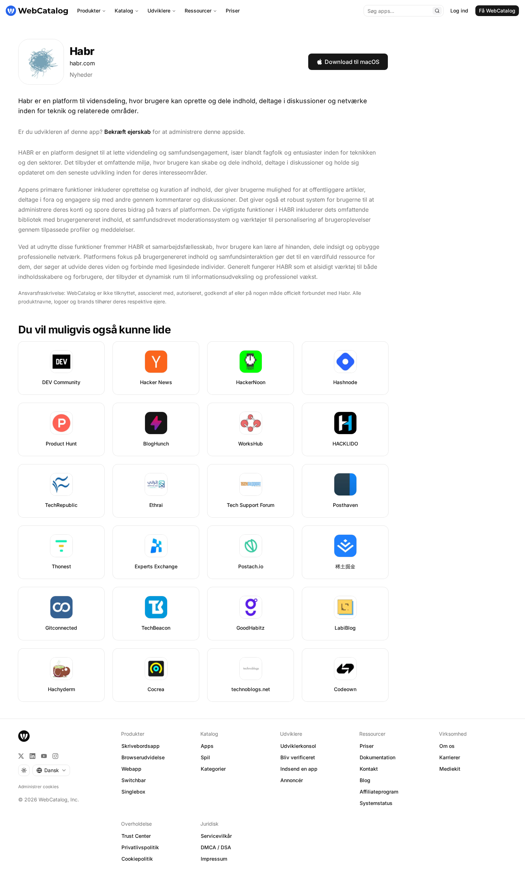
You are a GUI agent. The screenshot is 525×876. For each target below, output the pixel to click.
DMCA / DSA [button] (216, 847)
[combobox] (51, 770)
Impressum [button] (214, 859)
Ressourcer (198, 10)
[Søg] (437, 10)
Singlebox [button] (133, 792)
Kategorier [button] (213, 769)
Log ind (459, 10)
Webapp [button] (131, 769)
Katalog (124, 10)
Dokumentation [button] (377, 757)
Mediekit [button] (449, 769)
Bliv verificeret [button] (297, 757)
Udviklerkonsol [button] (298, 746)
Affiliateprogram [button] (379, 792)
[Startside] (37, 10)
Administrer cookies (38, 786)
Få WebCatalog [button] (497, 10)
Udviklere (159, 10)
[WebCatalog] (24, 736)
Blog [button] (365, 780)
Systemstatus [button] (376, 803)
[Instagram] (55, 756)
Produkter (88, 10)
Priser (233, 10)
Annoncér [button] (291, 780)
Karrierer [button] (449, 757)
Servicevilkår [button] (216, 836)
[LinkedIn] (32, 756)
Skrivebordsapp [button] (140, 746)
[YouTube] (44, 756)
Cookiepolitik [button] (137, 859)
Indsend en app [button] (299, 769)
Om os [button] (447, 746)
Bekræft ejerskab (127, 131)
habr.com (82, 63)
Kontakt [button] (369, 769)
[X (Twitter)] (21, 756)
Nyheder (81, 74)
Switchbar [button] (133, 780)
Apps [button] (207, 746)
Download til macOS (352, 61)
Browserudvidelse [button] (143, 757)
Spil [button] (205, 757)
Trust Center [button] (136, 836)
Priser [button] (367, 746)
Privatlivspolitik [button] (140, 847)
